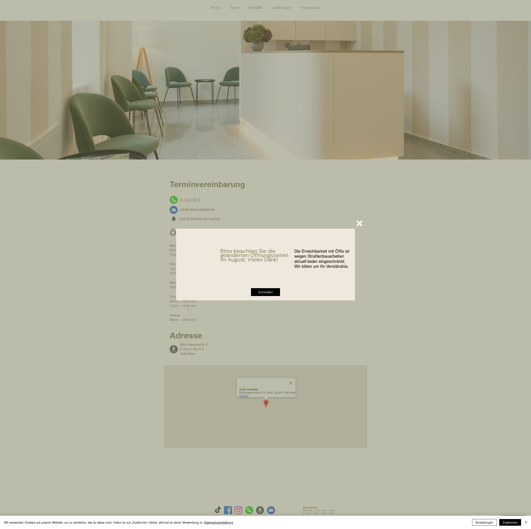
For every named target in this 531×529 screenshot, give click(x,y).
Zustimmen (510, 522)
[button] (359, 223)
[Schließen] (526, 522)
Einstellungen (484, 522)
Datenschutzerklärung (218, 522)
